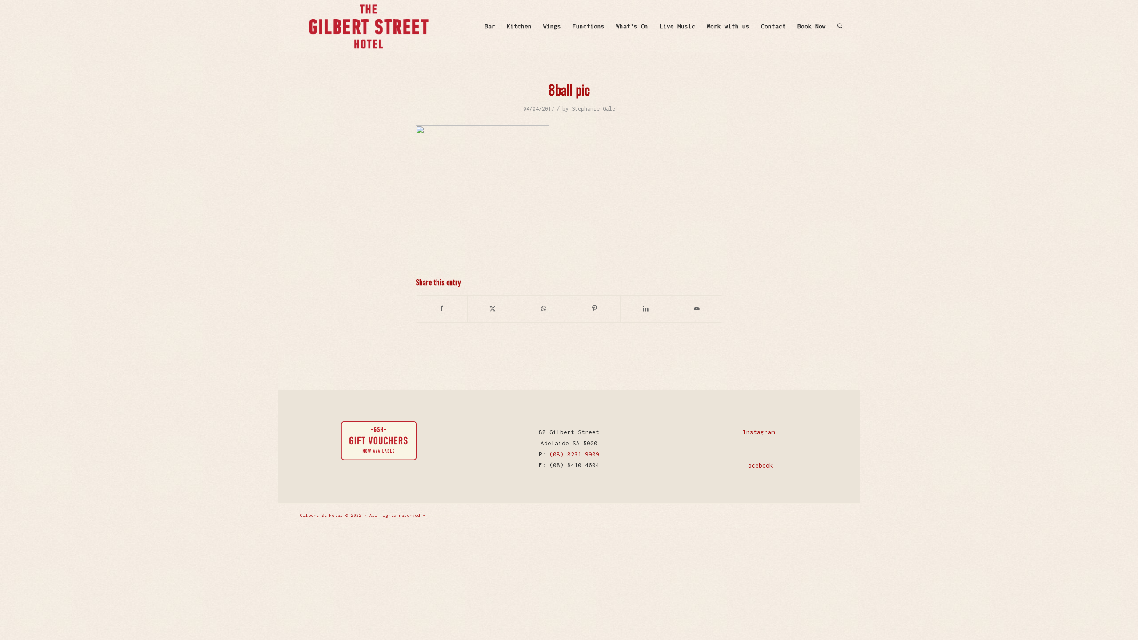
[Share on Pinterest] (594, 309)
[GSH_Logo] (368, 26)
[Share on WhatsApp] (543, 309)
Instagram (759, 432)
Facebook (759, 465)
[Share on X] (493, 309)
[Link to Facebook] (818, 514)
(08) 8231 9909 (574, 454)
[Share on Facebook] (441, 309)
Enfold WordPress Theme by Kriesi (470, 515)
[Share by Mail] (696, 309)
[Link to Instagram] (831, 514)
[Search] (840, 26)
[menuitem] (490, 26)
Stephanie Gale (593, 108)
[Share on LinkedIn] (646, 309)
